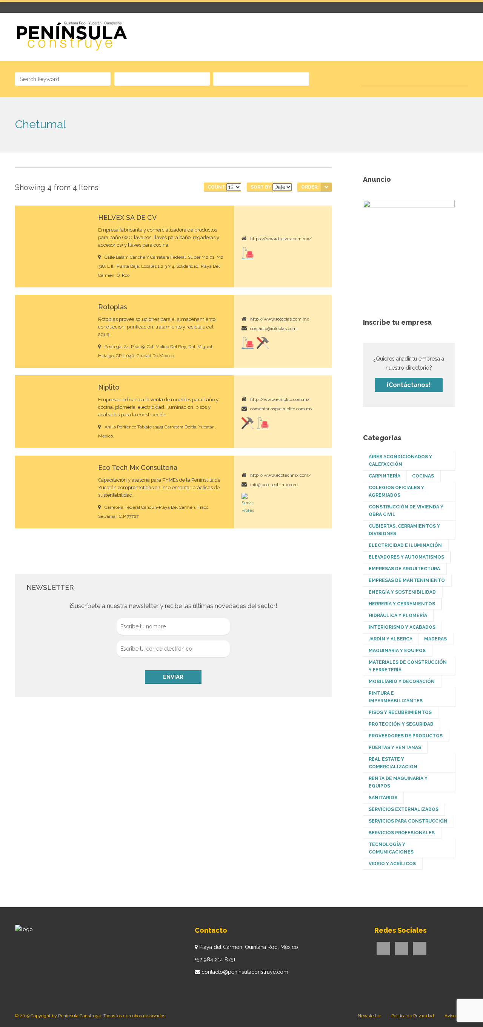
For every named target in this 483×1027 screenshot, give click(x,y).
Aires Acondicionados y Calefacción (400, 460)
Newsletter (369, 1015)
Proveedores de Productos (406, 735)
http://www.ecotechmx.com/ (280, 475)
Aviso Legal (456, 1015)
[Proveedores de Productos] (263, 343)
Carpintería (384, 476)
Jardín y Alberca (390, 639)
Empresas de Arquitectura (404, 568)
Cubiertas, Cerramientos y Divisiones (404, 529)
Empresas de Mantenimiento (407, 580)
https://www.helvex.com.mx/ (281, 238)
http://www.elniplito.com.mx (279, 399)
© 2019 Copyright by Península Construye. (58, 1015)
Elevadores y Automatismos (406, 557)
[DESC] (326, 187)
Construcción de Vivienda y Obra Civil (406, 510)
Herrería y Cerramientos (402, 603)
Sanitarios (383, 797)
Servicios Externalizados (403, 809)
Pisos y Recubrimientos (400, 712)
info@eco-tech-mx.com (274, 484)
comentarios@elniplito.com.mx (281, 408)
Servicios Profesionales (402, 832)
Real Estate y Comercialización (393, 763)
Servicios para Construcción (408, 821)
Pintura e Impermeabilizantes (396, 697)
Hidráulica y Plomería (398, 615)
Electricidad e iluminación (405, 545)
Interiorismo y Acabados (402, 627)
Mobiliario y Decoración (402, 681)
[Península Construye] (71, 36)
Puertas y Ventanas (395, 747)
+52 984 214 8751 (215, 959)
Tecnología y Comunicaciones (391, 848)
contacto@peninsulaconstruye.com (245, 972)
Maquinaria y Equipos (397, 650)
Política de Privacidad (412, 1015)
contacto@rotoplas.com (273, 328)
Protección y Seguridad (401, 724)
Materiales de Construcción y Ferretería (408, 666)
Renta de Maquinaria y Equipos (398, 782)
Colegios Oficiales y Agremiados (396, 491)
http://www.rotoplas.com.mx (279, 319)
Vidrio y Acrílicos (392, 863)
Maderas (435, 639)
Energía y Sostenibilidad (402, 592)
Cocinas (423, 476)
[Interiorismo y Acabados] (248, 253)
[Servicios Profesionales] (248, 503)
